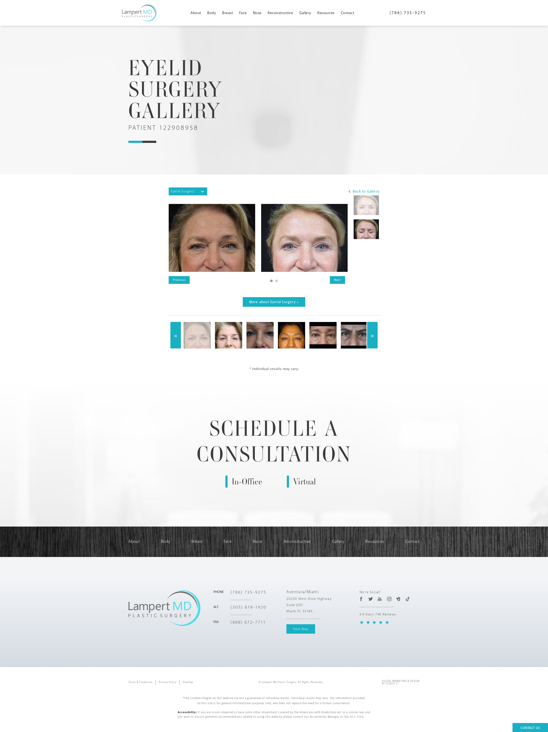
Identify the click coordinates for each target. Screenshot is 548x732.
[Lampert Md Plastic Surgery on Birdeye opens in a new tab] (398, 599)
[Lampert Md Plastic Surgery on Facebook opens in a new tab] (361, 599)
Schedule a (274, 441)
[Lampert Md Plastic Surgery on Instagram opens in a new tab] (389, 599)
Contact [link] (347, 12)
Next (337, 280)
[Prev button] (175, 335)
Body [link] (211, 12)
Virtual (304, 481)
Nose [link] (257, 12)
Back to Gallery (365, 191)
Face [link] (243, 12)
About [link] (196, 12)
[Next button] (372, 335)
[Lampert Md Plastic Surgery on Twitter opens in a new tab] (370, 599)
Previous (179, 280)
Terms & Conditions (140, 682)
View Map (301, 629)
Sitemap (188, 682)
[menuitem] (198, 13)
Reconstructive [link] (280, 12)
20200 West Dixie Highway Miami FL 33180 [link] (309, 605)
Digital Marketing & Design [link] (401, 682)
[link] (408, 12)
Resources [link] (326, 12)
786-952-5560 (354, 717)
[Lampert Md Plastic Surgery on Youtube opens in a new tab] (380, 599)
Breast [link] (227, 12)
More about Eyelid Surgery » (274, 302)
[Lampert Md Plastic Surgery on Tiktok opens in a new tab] (407, 599)
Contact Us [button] (530, 728)
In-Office (247, 481)
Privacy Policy (167, 682)
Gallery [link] (305, 12)
